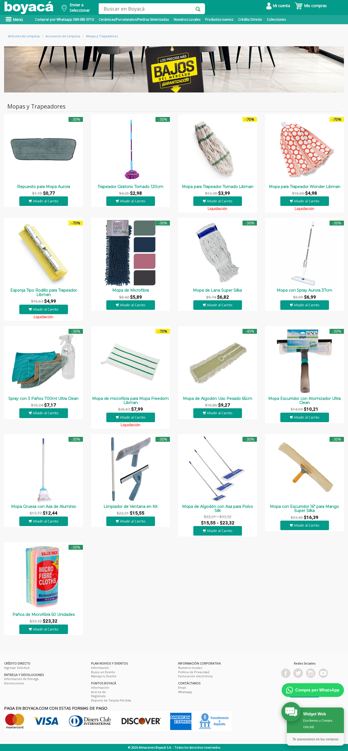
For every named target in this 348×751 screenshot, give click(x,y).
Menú (17, 19)
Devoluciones (14, 683)
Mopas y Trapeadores (102, 36)
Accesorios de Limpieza (63, 36)
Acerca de (98, 692)
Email (182, 687)
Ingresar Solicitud (16, 668)
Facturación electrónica (195, 676)
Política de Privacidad (193, 672)
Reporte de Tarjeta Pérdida (111, 700)
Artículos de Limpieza (24, 36)
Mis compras (315, 5)
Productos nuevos (219, 19)
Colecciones (276, 19)
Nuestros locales (190, 668)
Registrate (98, 696)
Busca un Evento (103, 672)
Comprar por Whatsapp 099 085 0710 (64, 19)
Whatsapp (185, 692)
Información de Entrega (21, 679)
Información (100, 668)
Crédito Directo (250, 19)
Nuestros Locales (187, 19)
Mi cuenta (281, 5)
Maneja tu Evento (103, 676)
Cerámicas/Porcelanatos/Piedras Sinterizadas (134, 19)
